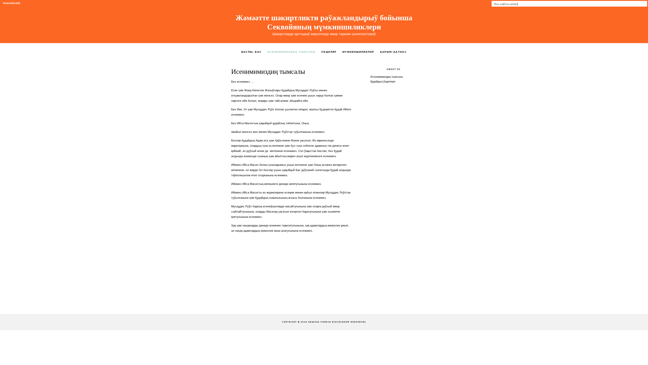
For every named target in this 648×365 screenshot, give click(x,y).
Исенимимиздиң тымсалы (386, 76)
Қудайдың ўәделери (382, 81)
